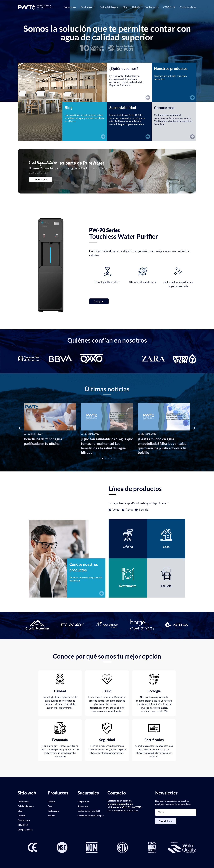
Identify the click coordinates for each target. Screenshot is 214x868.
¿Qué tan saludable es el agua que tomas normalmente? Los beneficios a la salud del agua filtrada (107, 446)
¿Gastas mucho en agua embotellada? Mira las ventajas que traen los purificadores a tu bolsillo (162, 446)
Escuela (51, 815)
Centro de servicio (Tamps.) (91, 815)
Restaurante (53, 810)
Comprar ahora (188, 6)
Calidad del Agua (109, 6)
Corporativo (83, 801)
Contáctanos (152, 6)
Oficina (51, 801)
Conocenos (70, 6)
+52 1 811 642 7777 (131, 807)
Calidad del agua (26, 806)
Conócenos (23, 801)
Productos (86, 6)
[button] (20, 428)
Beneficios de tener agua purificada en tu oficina (43, 441)
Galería (136, 6)
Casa (50, 806)
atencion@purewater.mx (120, 804)
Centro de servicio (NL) (89, 810)
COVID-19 (169, 6)
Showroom (83, 806)
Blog (125, 6)
